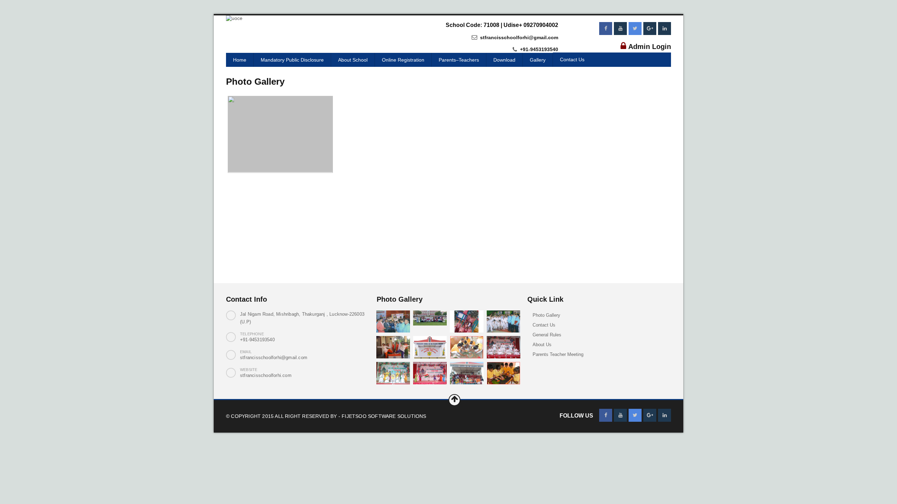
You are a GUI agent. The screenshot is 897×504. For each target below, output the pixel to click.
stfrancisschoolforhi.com (266, 375)
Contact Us (544, 325)
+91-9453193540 (538, 49)
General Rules (547, 334)
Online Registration (403, 60)
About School (353, 60)
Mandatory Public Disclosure (292, 60)
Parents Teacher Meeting (558, 354)
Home (239, 60)
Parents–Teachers (459, 60)
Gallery (538, 60)
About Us (542, 344)
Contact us (572, 59)
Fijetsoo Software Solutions (384, 416)
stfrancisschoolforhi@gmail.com (518, 37)
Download (504, 60)
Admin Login (649, 46)
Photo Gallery (546, 315)
